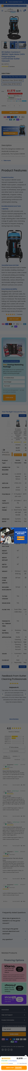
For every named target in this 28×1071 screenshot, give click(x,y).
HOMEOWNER (21, 537)
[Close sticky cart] (26, 1056)
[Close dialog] (26, 528)
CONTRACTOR (21, 539)
